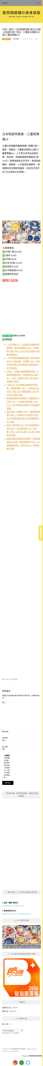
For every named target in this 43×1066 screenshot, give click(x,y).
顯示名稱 (5, 731)
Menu (6, 3)
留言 (4, 702)
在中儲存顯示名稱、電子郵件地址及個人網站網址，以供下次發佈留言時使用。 (7, 766)
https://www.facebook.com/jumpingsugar (16, 914)
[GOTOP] (28, 1062)
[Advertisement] (21, 65)
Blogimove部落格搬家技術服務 (32, 1056)
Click (41, 533)
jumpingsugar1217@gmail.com (13, 906)
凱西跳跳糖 (16, 39)
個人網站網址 (5, 748)
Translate (16, 1033)
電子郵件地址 (5, 739)
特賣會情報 (6, 39)
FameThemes (15, 1051)
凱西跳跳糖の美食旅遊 (22, 13)
